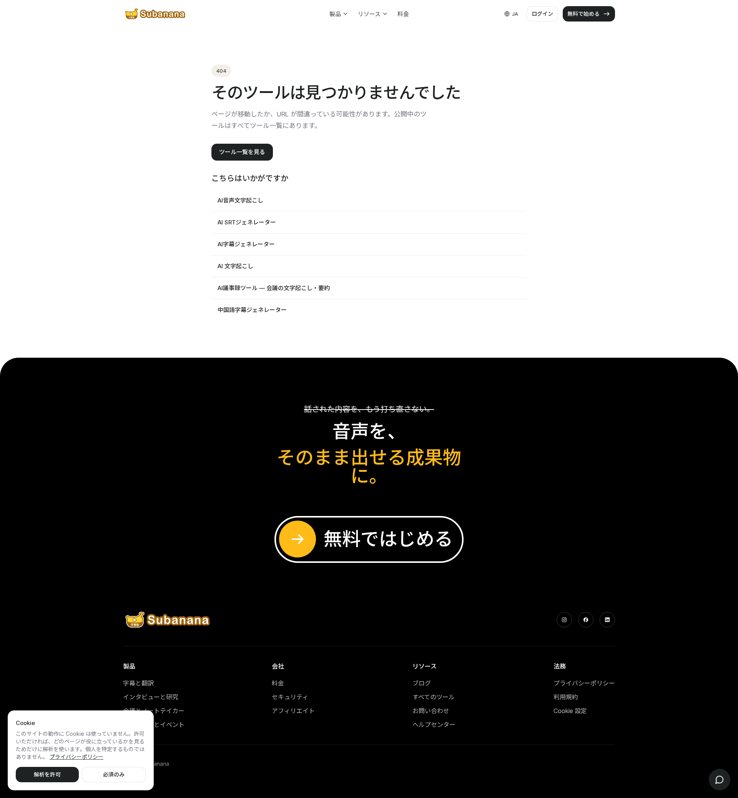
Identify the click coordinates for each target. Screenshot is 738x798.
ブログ (421, 683)
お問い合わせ (430, 711)
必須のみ (114, 774)
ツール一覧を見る (242, 152)
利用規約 (566, 697)
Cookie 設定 (570, 711)
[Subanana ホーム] (155, 14)
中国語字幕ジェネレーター (252, 310)
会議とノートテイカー (153, 711)
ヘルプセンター (433, 724)
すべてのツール (433, 697)
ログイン (542, 13)
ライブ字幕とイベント (153, 724)
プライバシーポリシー (584, 683)
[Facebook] (585, 619)
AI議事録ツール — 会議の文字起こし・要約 (274, 288)
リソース (369, 14)
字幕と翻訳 (138, 683)
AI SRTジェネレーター (247, 222)
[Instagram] (564, 619)
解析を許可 (47, 774)
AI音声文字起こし (240, 200)
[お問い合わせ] (719, 779)
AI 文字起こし (235, 266)
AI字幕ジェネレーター (246, 244)
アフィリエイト (293, 711)
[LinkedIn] (607, 619)
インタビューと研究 (150, 697)
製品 (335, 14)
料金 (403, 14)
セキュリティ (290, 697)
